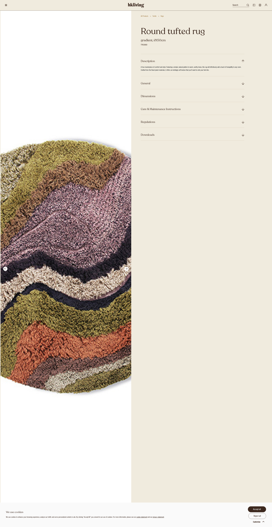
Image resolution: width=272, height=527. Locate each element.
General (145, 83)
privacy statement (158, 517)
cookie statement (141, 517)
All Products (144, 16)
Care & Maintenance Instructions (161, 109)
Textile (154, 16)
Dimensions (148, 96)
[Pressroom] (254, 5)
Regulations (148, 122)
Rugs (162, 16)
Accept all (257, 509)
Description (148, 61)
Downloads (147, 135)
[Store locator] (260, 5)
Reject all (257, 516)
